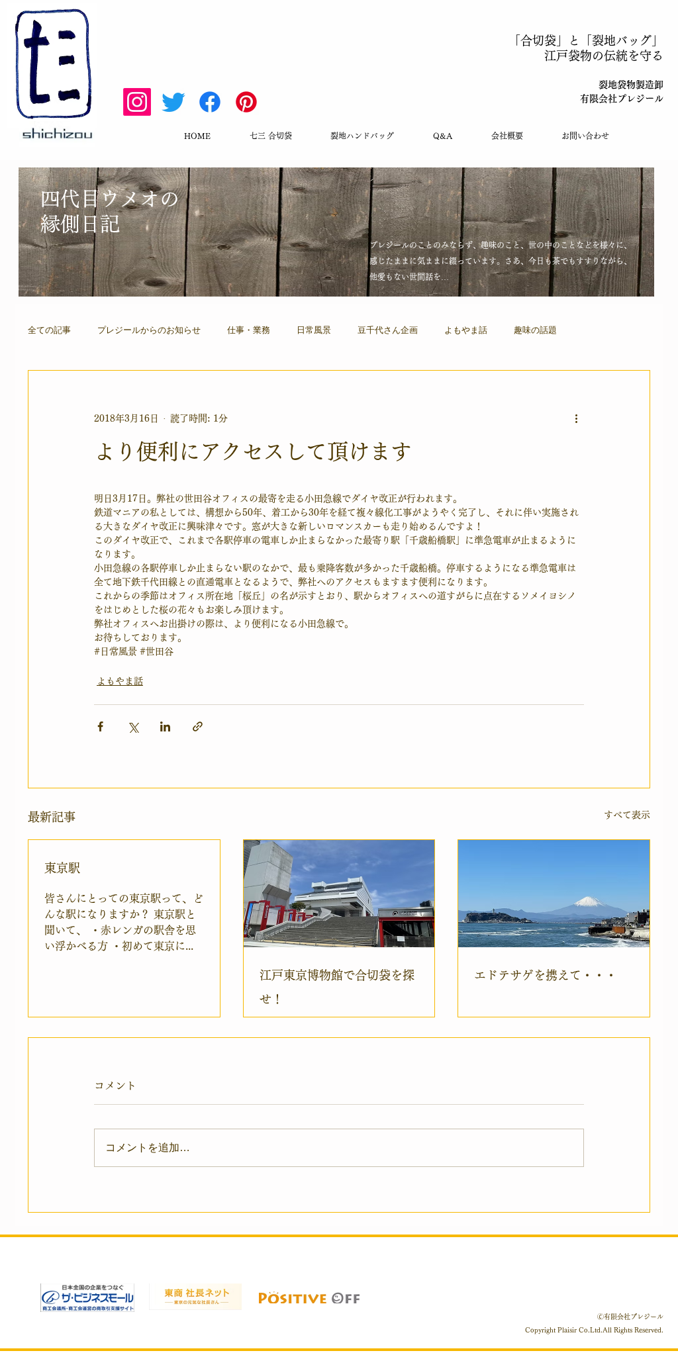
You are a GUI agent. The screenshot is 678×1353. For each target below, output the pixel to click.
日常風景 (314, 330)
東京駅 (62, 868)
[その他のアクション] (576, 418)
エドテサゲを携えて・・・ (545, 975)
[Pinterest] (246, 102)
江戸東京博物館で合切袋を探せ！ (337, 987)
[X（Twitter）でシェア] (132, 726)
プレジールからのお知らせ (149, 330)
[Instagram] (137, 102)
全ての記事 (49, 330)
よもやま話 (465, 330)
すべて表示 (627, 814)
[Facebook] (210, 102)
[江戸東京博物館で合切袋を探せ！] (339, 893)
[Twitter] (173, 102)
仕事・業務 (248, 330)
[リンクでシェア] (197, 726)
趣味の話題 (535, 330)
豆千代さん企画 (388, 330)
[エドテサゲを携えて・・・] (554, 893)
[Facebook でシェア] (100, 726)
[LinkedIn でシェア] (165, 726)
